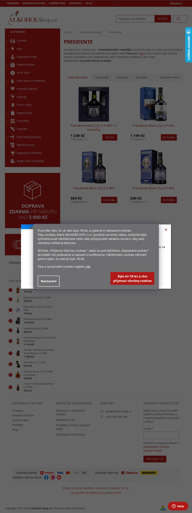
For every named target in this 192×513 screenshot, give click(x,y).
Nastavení (48, 281)
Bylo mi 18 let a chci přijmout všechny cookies (132, 278)
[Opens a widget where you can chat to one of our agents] (178, 506)
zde (88, 266)
